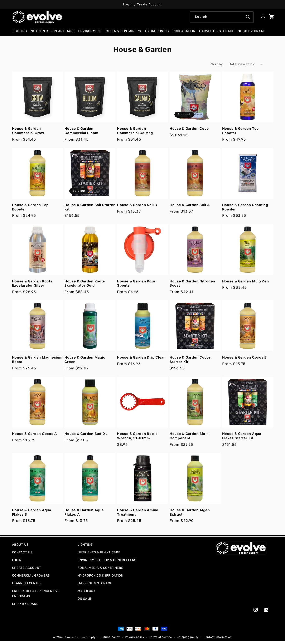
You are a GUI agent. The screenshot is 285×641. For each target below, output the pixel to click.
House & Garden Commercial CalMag (135, 130)
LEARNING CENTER (27, 583)
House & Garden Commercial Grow (28, 130)
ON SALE (84, 599)
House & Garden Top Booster (30, 207)
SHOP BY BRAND (25, 604)
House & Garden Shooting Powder (245, 207)
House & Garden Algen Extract (190, 512)
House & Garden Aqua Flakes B (31, 512)
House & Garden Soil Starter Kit (89, 207)
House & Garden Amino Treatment (137, 512)
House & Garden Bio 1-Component (190, 436)
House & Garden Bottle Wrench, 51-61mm (137, 436)
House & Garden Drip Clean (141, 357)
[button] (21, 31)
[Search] (248, 17)
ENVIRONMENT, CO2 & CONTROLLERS (107, 560)
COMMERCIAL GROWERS (31, 575)
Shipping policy (188, 636)
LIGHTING (85, 545)
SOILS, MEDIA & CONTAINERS (100, 568)
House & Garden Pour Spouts (136, 283)
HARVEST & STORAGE (95, 583)
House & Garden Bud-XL (86, 434)
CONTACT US (22, 552)
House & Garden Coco (189, 128)
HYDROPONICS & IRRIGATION (100, 575)
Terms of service (160, 636)
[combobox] (221, 17)
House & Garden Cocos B (244, 357)
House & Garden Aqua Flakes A (83, 512)
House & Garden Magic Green (84, 359)
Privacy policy (134, 636)
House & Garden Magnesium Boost (37, 359)
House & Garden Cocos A (34, 434)
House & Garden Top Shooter (240, 130)
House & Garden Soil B (137, 205)
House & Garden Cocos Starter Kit (190, 359)
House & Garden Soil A (190, 205)
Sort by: (217, 64)
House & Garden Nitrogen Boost (192, 283)
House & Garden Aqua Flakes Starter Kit (241, 436)
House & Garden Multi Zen (245, 281)
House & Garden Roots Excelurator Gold (84, 283)
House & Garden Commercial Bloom (81, 130)
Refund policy (110, 636)
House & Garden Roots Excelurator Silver (32, 283)
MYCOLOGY (87, 591)
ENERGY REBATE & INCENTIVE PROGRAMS (36, 593)
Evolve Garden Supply (80, 637)
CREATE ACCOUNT (26, 568)
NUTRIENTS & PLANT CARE (99, 552)
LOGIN (16, 560)
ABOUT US (20, 545)
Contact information (218, 636)
